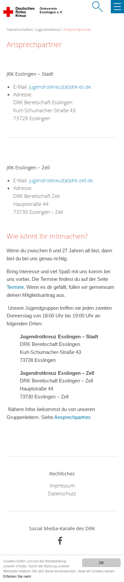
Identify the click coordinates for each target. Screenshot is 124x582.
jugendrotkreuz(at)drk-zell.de (61, 180)
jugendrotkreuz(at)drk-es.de (60, 86)
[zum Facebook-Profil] (60, 541)
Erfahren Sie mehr (17, 576)
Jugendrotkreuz (48, 29)
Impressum (62, 485)
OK (101, 562)
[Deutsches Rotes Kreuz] (19, 13)
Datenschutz (62, 493)
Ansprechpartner (77, 29)
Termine (15, 287)
